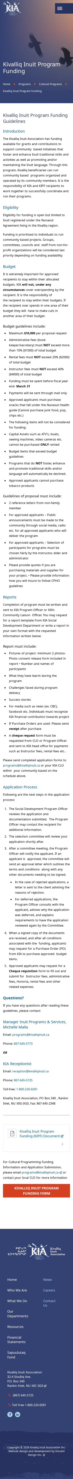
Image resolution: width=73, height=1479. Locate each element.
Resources (15, 1326)
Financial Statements (16, 1339)
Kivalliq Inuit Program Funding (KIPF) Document (40, 1133)
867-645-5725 (23, 1080)
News (47, 1279)
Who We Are (17, 1290)
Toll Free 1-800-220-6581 (29, 1405)
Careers (49, 1290)
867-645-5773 (24, 1044)
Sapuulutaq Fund (16, 1354)
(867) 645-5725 (23, 1395)
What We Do (17, 1300)
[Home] (10, 8)
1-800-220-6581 (27, 1089)
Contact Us (49, 1303)
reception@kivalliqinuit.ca (30, 1071)
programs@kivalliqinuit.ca (21, 765)
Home (12, 1279)
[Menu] (60, 8)
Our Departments (17, 1313)
